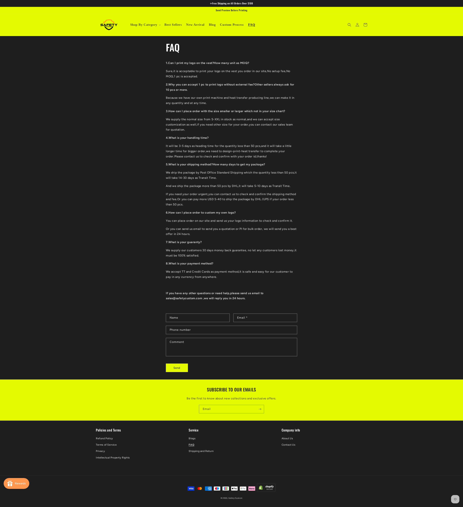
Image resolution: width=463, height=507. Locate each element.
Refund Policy (104, 438)
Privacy (100, 451)
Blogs (192, 438)
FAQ (191, 444)
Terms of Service (106, 444)
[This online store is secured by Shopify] (266, 488)
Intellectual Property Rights (113, 457)
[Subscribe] (260, 409)
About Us (287, 438)
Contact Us (289, 444)
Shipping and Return (201, 451)
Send (176, 368)
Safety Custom (235, 498)
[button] (145, 24)
